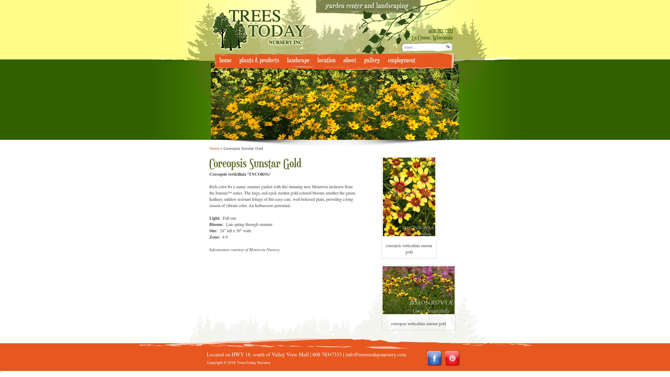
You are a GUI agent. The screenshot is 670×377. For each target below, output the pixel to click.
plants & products (259, 60)
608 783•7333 (327, 354)
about (349, 60)
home (225, 60)
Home (214, 148)
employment (401, 60)
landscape (298, 60)
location (326, 60)
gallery (372, 60)
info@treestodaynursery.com (375, 354)
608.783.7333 (440, 32)
